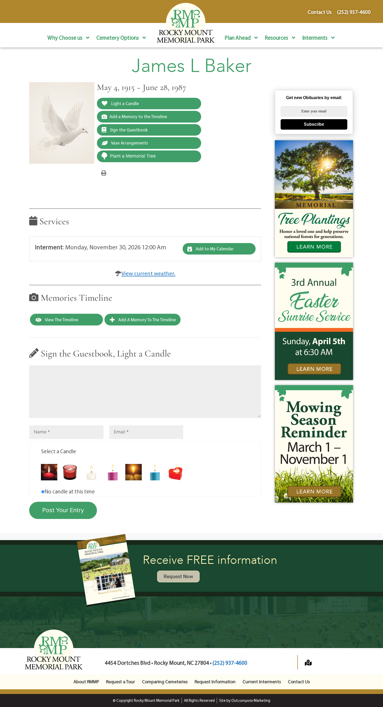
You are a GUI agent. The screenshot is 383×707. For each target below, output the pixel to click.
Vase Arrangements (129, 143)
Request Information (215, 682)
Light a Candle (124, 103)
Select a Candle (58, 451)
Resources (276, 37)
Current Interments (262, 682)
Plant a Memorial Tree (133, 156)
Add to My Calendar (214, 248)
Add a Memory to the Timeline (138, 116)
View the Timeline (61, 319)
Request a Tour (120, 682)
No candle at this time (70, 491)
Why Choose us (64, 37)
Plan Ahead (238, 37)
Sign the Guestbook (128, 129)
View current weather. (148, 273)
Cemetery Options (117, 37)
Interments (315, 37)
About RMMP (86, 682)
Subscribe (314, 124)
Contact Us (299, 682)
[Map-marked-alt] (308, 662)
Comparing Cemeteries (165, 682)
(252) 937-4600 (230, 662)
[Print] (103, 172)
